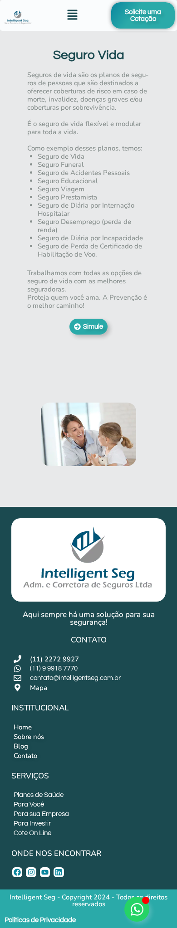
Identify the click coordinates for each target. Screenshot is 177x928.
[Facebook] (17, 872)
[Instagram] (31, 872)
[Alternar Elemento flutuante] (136, 909)
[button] (72, 15)
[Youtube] (45, 872)
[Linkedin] (59, 872)
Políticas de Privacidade (40, 920)
